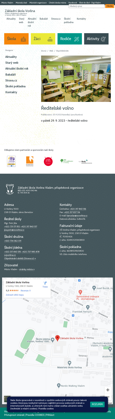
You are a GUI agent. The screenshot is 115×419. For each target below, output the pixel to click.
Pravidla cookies (46, 408)
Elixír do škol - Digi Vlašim (90, 2)
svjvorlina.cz (10, 255)
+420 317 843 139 (12, 251)
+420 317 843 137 (29, 226)
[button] (87, 6)
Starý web (21, 20)
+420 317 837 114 (72, 212)
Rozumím (97, 404)
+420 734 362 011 (12, 240)
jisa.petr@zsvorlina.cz (14, 230)
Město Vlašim (7, 2)
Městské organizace (38, 2)
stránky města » (26, 269)
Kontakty (81, 18)
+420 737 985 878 (30, 251)
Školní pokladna (68, 20)
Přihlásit (50, 415)
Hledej (110, 6)
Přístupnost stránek (14, 415)
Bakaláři (44, 18)
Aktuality (11, 18)
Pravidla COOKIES (35, 415)
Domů (43, 51)
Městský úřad (21, 2)
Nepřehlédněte (62, 51)
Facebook (73, 2)
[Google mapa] (57, 340)
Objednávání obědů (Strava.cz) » (20, 258)
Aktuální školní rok (32, 22)
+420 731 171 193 (12, 226)
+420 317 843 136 (78, 209)
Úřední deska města (57, 2)
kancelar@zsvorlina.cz (77, 215)
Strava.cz (56, 18)
